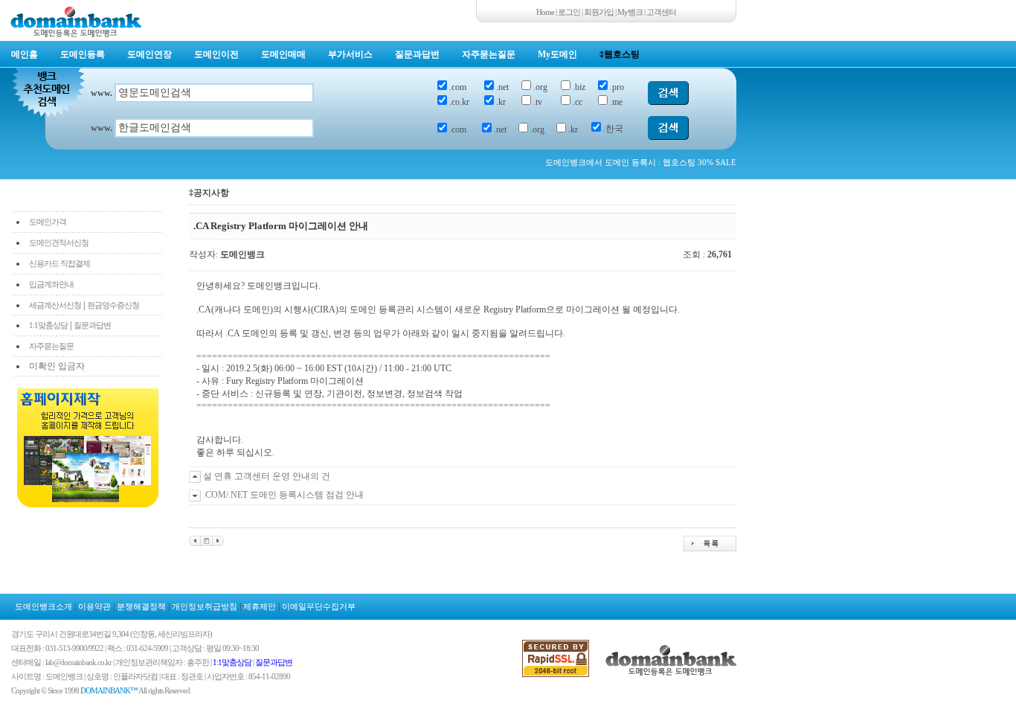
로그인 (569, 11)
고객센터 (661, 11)
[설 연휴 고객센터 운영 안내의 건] (194, 540)
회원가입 (599, 11)
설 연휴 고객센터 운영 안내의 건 (266, 476)
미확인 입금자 (57, 366)
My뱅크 (630, 11)
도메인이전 (216, 54)
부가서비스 (350, 54)
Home (545, 11)
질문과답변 (417, 54)
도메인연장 (149, 54)
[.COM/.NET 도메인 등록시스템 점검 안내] (218, 540)
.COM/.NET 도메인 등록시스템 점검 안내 (283, 495)
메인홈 (24, 54)
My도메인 (557, 54)
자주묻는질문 (488, 54)
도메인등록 (82, 54)
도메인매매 (283, 54)
